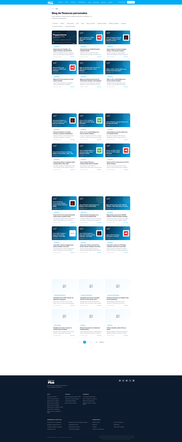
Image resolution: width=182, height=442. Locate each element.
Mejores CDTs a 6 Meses (53, 403)
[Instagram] (123, 380)
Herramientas (81, 2)
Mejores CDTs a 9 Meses (53, 405)
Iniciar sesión (122, 2)
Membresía (96, 2)
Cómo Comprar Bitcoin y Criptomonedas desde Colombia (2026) (89, 163)
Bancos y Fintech (91, 23)
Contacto (110, 2)
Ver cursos (131, 2)
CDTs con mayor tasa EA (53, 398)
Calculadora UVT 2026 (74, 426)
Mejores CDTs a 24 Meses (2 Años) (54, 412)
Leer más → (72, 56)
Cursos (89, 2)
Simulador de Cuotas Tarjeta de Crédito (78, 422)
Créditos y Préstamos (114, 23)
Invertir (60, 2)
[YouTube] (126, 380)
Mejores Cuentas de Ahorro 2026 (73, 396)
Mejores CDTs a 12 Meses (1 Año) (55, 407)
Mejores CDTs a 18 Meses (53, 409)
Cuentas (73, 2)
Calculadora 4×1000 (73, 424)
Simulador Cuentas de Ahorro (54, 424)
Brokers (62, 23)
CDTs (66, 2)
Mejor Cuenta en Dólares (71, 403)
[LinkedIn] (133, 380)
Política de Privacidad (119, 426)
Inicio (53, 8)
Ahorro (82, 23)
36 (96, 342)
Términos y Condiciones (98, 429)
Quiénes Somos (96, 422)
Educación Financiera (58, 26)
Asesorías (103, 2)
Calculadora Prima (51, 429)
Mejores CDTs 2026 (52, 396)
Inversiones (55, 23)
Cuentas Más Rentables (70, 400)
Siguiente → (102, 342)
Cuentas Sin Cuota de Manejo (72, 398)
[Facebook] (120, 380)
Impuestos (123, 23)
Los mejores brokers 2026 (89, 396)
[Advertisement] (91, 101)
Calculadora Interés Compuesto (54, 426)
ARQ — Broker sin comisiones (90, 398)
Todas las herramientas (74, 429)
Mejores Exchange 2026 (88, 400)
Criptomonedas (70, 23)
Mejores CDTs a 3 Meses (53, 400)
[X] (130, 380)
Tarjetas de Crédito (101, 23)
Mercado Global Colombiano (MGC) (89, 403)
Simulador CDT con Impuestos (54, 422)
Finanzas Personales (70, 26)
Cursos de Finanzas (118, 422)
